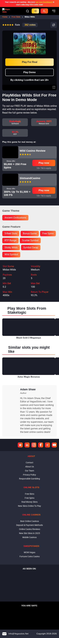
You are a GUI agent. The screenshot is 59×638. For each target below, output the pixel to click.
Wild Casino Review (32, 150)
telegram (47, 444)
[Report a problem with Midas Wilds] (54, 25)
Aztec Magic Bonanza (29, 377)
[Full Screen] (54, 87)
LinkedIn (27, 444)
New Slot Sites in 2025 (29, 533)
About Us (29, 466)
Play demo (29, 72)
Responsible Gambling (29, 478)
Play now (44, 163)
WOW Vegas (29, 552)
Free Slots (29, 494)
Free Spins (29, 498)
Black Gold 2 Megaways (28, 337)
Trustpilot (20, 444)
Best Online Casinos (29, 521)
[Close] (53, 32)
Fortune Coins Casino (30, 556)
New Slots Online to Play (29, 506)
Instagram (33, 444)
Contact (29, 462)
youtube (54, 444)
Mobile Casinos (29, 537)
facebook (40, 444)
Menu (53, 11)
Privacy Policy (29, 475)
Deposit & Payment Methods (29, 525)
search (27, 11)
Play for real (29, 62)
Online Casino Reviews (29, 529)
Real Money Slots (29, 502)
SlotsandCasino (30, 178)
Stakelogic (15, 121)
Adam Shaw (28, 389)
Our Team (29, 470)
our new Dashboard (44, 2)
